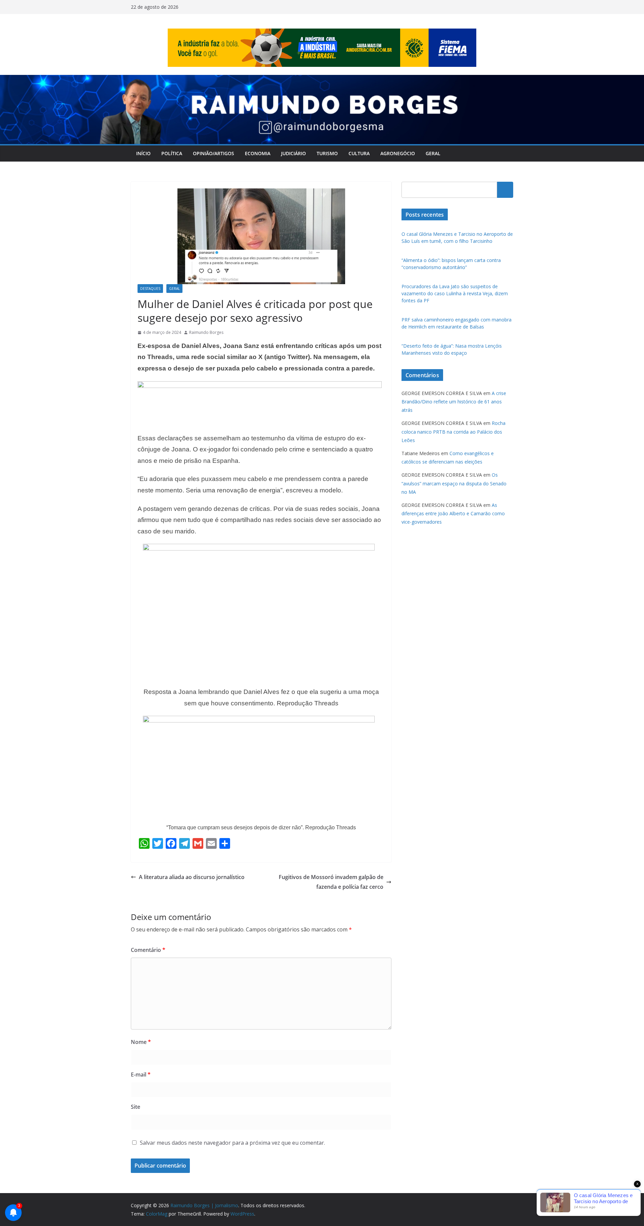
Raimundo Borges (206, 332)
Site (135, 1106)
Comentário (148, 950)
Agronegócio (397, 153)
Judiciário (293, 153)
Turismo (327, 153)
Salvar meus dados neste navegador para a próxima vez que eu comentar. (232, 1142)
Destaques (150, 288)
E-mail (141, 1074)
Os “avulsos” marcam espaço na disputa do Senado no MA (453, 483)
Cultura (359, 153)
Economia (257, 153)
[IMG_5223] (260, 386)
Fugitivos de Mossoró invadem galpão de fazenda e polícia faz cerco (331, 881)
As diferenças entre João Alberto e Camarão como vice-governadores (453, 513)
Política (171, 153)
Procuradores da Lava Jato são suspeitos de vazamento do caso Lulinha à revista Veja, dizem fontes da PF (454, 293)
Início (143, 153)
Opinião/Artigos (213, 153)
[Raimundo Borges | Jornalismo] (322, 79)
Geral (433, 153)
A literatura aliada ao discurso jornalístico (192, 877)
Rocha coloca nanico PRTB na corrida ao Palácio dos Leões (453, 431)
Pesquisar (505, 189)
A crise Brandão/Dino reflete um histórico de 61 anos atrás (453, 401)
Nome (141, 1042)
